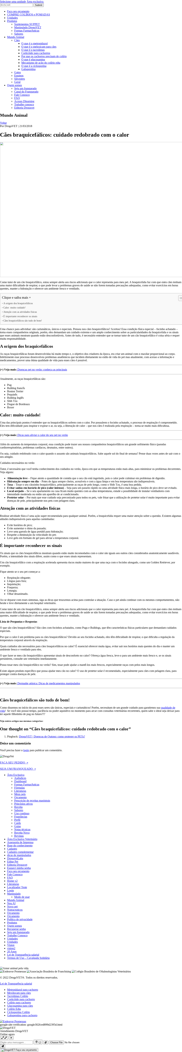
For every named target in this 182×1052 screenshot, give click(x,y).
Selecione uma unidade (13, 1)
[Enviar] (2, 1046)
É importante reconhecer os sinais (20, 316)
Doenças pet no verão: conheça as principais (42, 369)
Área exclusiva (35, 1)
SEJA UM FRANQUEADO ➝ (18, 768)
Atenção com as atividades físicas (20, 311)
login (26, 750)
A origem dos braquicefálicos (18, 303)
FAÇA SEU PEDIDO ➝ (14, 762)
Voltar (3, 122)
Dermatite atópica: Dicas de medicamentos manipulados (48, 683)
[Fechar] (11, 1038)
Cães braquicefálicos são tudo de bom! (22, 320)
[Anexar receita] (45, 1042)
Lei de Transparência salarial (16, 983)
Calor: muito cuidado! (14, 307)
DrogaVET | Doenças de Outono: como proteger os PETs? (52, 736)
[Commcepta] (13, 1021)
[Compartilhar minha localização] (38, 1042)
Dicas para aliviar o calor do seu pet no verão (42, 435)
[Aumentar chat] (4, 1038)
